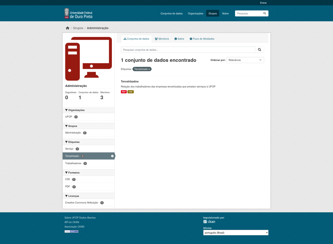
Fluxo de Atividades (203, 38)
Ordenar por (218, 60)
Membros (163, 38)
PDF (124, 91)
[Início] (67, 28)
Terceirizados (130, 81)
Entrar (263, 2)
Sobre (225, 13)
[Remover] (149, 69)
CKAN (209, 221)
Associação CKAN (74, 226)
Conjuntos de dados (172, 13)
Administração (98, 28)
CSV (131, 91)
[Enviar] (264, 13)
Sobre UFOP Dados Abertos (80, 217)
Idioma (207, 228)
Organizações (195, 13)
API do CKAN (72, 222)
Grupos (213, 13)
